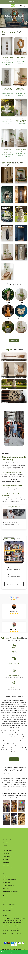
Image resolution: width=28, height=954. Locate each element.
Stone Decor (6, 862)
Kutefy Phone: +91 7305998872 (11, 931)
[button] (3, 5)
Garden (8, 302)
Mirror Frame (6, 882)
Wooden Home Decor (8, 885)
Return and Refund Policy (9, 905)
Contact (5, 845)
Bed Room (21, 318)
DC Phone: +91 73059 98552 (10, 925)
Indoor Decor (21, 334)
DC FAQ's (5, 899)
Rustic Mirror (6, 859)
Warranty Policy (7, 910)
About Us (14, 759)
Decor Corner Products (9, 840)
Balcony (21, 302)
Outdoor (8, 334)
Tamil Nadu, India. (16, 922)
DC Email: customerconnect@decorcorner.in (14, 928)
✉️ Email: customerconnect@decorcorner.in (13, 527)
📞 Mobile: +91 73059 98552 (10, 522)
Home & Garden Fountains (10, 879)
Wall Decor (6, 874)
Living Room (7, 318)
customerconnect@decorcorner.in (13, 481)
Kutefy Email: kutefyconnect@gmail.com (13, 934)
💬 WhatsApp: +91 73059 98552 (11, 524)
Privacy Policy (6, 902)
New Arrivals (6, 853)
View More (14, 340)
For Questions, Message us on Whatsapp (15, 952)
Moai (4, 871)
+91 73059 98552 (13, 479)
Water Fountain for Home (9, 868)
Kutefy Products (7, 837)
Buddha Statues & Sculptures (10, 891)
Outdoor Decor (7, 876)
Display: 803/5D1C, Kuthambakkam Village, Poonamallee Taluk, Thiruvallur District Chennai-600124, (14, 920)
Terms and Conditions (8, 907)
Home (4, 834)
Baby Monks (6, 865)
